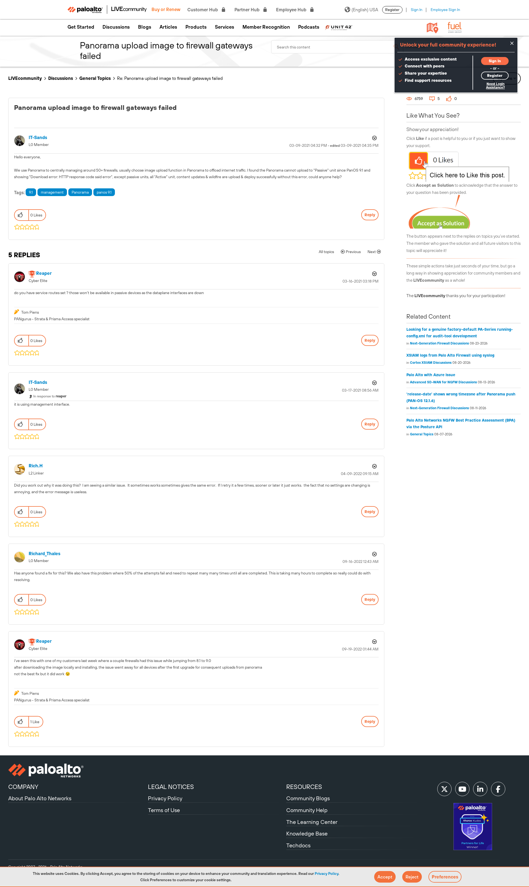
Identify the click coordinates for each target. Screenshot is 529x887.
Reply (370, 215)
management (52, 192)
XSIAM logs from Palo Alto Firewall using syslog (450, 355)
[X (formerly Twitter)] (444, 789)
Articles (168, 27)
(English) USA (365, 9)
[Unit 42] (338, 27)
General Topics (95, 78)
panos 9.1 (104, 192)
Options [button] (374, 138)
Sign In (416, 9)
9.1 (31, 192)
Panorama (80, 192)
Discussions (116, 27)
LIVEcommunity (25, 78)
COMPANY (23, 786)
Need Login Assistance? (495, 85)
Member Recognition (266, 27)
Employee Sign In (445, 9)
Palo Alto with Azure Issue (430, 375)
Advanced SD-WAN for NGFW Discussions (443, 382)
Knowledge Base (307, 833)
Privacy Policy (326, 873)
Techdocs (298, 845)
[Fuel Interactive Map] (432, 27)
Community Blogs (308, 798)
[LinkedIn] (480, 789)
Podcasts (308, 27)
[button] (385, 877)
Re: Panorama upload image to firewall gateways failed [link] (170, 78)
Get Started (81, 27)
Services (224, 27)
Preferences (445, 876)
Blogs (144, 27)
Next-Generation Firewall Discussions (439, 343)
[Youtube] (462, 789)
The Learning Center (312, 822)
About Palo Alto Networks (39, 798)
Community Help (307, 810)
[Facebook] (498, 789)
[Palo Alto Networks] (77, 770)
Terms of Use (164, 810)
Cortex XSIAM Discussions (431, 363)
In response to (49, 396)
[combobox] (337, 46)
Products (196, 27)
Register (392, 9)
